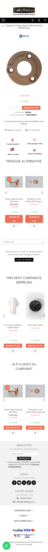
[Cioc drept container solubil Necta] (13, 305)
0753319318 (25, 498)
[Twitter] (24, 482)
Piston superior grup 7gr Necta (14, 200)
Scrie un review (24, 259)
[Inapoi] (2, 26)
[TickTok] (29, 482)
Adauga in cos (31, 108)
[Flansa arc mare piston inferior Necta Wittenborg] (24, 68)
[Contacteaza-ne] (33, 20)
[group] (24, 68)
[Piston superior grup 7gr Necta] (14, 182)
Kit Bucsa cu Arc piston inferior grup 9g (34, 200)
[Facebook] (14, 482)
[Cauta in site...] (45, 20)
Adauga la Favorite (13, 130)
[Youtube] (19, 482)
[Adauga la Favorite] (14, 226)
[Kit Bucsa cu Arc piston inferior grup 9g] (34, 182)
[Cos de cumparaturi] (39, 20)
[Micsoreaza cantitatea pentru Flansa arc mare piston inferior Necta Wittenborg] (10, 108)
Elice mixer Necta (35, 325)
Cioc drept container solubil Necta (13, 326)
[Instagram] (33, 482)
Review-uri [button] (9, 242)
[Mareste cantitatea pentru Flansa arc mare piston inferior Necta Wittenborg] (18, 108)
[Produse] (3, 21)
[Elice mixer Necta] (35, 305)
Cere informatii (33, 130)
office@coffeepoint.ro (25, 502)
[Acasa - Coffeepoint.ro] (24, 11)
